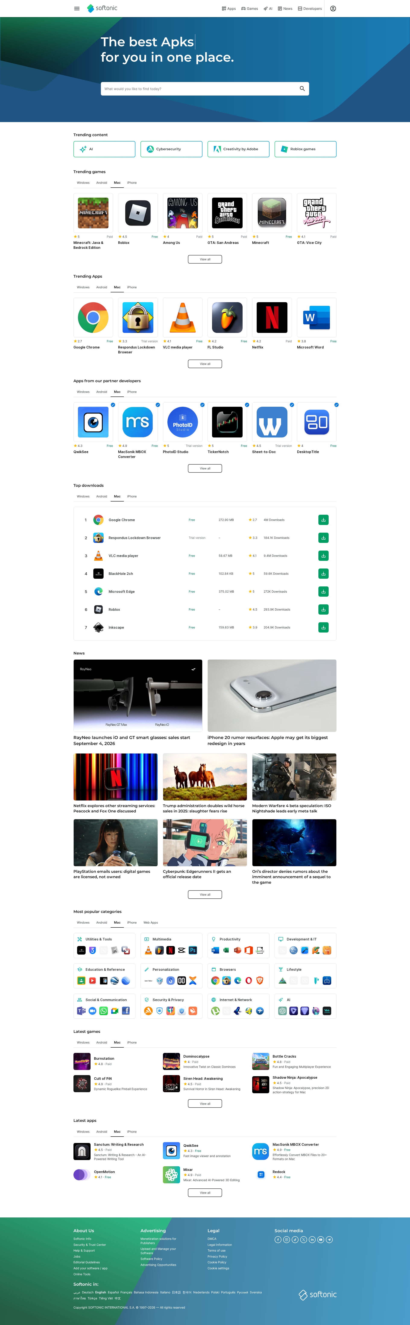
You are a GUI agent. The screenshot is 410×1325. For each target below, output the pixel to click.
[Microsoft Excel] (226, 950)
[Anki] (103, 980)
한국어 (187, 1292)
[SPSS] (293, 950)
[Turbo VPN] (193, 1011)
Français (126, 1292)
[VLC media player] (148, 950)
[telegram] (329, 1239)
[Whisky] (293, 980)
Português (228, 1292)
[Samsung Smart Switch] (170, 980)
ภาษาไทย (79, 1298)
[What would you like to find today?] (302, 89)
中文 (118, 1298)
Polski (215, 1292)
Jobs (76, 1256)
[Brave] (260, 980)
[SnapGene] (316, 980)
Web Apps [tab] (151, 922)
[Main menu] (76, 8)
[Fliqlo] (181, 980)
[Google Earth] (114, 980)
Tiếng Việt (106, 1298)
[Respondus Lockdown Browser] (226, 980)
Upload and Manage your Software (158, 1251)
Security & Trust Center (89, 1244)
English (100, 1292)
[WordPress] (304, 980)
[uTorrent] (215, 1011)
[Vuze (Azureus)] (237, 1011)
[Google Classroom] (81, 980)
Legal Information (220, 1244)
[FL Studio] (159, 950)
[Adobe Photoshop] (193, 950)
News (287, 8)
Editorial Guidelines (86, 1262)
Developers (312, 8)
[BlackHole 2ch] (81, 950)
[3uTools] (92, 950)
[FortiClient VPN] (159, 1011)
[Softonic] (102, 8)
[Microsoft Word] (215, 950)
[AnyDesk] (282, 950)
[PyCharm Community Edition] (316, 950)
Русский (242, 1292)
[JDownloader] (249, 1011)
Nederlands (201, 1292)
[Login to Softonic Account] (333, 8)
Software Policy (151, 1259)
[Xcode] (304, 950)
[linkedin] (312, 1239)
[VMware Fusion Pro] (126, 950)
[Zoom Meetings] (92, 1011)
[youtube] (320, 1239)
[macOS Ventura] (327, 950)
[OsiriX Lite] (282, 980)
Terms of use (217, 1250)
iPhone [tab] (132, 182)
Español (113, 1292)
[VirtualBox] (159, 980)
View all (205, 259)
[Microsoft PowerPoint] (237, 950)
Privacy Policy (217, 1256)
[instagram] (286, 1239)
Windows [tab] (83, 182)
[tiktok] (295, 1239)
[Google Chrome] (215, 980)
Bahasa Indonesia (146, 1292)
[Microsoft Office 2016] (249, 950)
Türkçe (92, 1298)
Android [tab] (101, 182)
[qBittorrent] (226, 1011)
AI (270, 8)
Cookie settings (218, 1268)
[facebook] (278, 1239)
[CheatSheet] (114, 950)
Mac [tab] (117, 182)
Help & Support (84, 1250)
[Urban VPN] (181, 1011)
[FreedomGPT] (316, 1011)
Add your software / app (90, 1268)
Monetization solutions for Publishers (158, 1241)
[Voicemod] (327, 1011)
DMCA (212, 1238)
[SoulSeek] (260, 1011)
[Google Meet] (114, 1011)
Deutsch (88, 1292)
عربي (76, 1292)
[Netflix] (170, 950)
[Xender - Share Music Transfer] (193, 980)
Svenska (256, 1292)
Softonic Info (82, 1238)
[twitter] (303, 1239)
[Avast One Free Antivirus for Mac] (148, 1011)
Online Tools (81, 1274)
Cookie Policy (217, 1262)
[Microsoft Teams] (81, 1011)
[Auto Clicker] (148, 980)
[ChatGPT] (282, 1011)
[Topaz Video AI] (293, 1011)
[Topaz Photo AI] (304, 1011)
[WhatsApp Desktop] (103, 1011)
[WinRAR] (103, 950)
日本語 (176, 1292)
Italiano (165, 1292)
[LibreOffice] (260, 950)
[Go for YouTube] (92, 980)
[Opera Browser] (249, 980)
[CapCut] (181, 950)
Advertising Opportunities (158, 1265)
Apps (231, 8)
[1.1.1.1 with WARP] (170, 1011)
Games (252, 8)
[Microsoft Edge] (237, 980)
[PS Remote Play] (327, 980)
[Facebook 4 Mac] (126, 1011)
